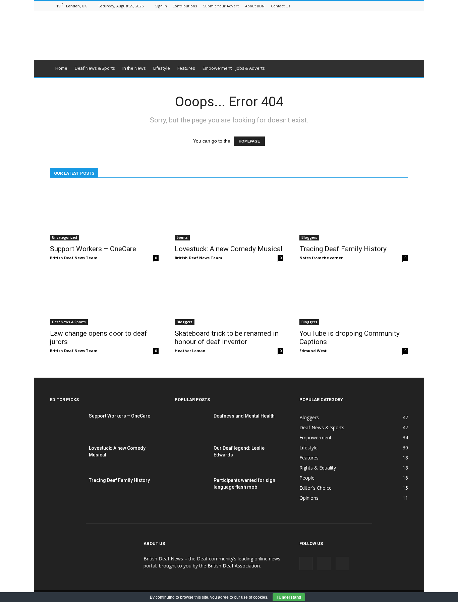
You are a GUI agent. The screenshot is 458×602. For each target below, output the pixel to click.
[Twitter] (403, 5)
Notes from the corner (321, 257)
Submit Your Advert (221, 5)
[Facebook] (381, 5)
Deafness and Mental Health (244, 416)
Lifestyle (161, 68)
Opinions (309, 498)
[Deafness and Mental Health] (191, 424)
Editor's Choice (315, 488)
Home (61, 68)
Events (182, 237)
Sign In (161, 5)
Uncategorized (64, 237)
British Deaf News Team (73, 257)
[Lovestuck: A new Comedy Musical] (229, 213)
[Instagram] (392, 5)
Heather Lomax (190, 350)
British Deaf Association (234, 565)
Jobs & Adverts (250, 68)
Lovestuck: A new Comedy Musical (229, 249)
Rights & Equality (317, 467)
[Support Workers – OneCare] (104, 213)
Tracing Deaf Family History (343, 249)
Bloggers (309, 237)
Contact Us (280, 5)
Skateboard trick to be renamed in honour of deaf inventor (227, 337)
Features (186, 68)
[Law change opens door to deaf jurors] (104, 298)
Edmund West (313, 350)
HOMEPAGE (249, 141)
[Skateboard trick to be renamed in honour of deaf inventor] (229, 298)
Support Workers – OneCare (93, 249)
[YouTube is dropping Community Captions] (353, 298)
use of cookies (254, 597)
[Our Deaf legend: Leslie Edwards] (191, 456)
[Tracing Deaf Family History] (353, 213)
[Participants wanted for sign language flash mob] (191, 488)
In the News (134, 68)
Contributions (184, 5)
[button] (400, 68)
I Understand (289, 597)
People (306, 478)
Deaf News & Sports (95, 68)
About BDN (255, 5)
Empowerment (217, 68)
